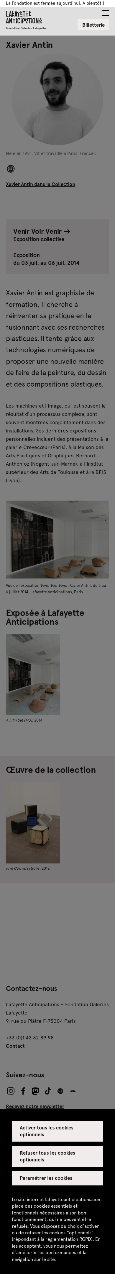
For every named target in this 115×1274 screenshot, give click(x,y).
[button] (105, 11)
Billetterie (93, 24)
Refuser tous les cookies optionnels (47, 1156)
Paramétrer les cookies (46, 1177)
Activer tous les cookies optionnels (47, 1130)
